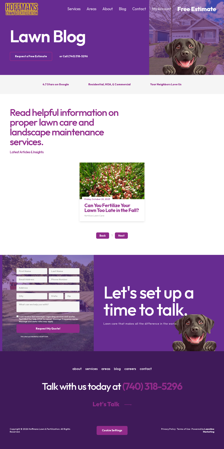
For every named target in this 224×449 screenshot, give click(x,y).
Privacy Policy (168, 429)
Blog (122, 8)
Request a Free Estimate (31, 56)
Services (73, 8)
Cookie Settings (112, 430)
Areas (91, 8)
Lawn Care (98, 215)
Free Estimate (196, 9)
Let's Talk (105, 404)
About (107, 8)
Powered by (203, 430)
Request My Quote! (48, 328)
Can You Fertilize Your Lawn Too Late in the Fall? (111, 207)
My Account (161, 8)
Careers (130, 369)
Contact (139, 8)
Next (121, 235)
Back (103, 235)
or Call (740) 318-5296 (73, 56)
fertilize (88, 215)
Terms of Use (183, 429)
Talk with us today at (112, 386)
